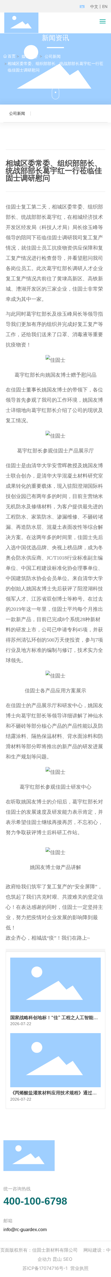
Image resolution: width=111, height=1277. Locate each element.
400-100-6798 (35, 1201)
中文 (94, 6)
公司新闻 (53, 56)
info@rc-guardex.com (25, 1229)
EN (105, 6)
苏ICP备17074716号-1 (44, 1268)
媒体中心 (30, 56)
